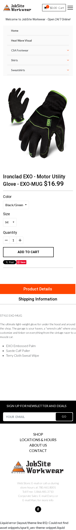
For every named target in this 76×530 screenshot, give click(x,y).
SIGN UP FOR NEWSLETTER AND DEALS (36, 406)
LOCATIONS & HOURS (38, 440)
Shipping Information (37, 299)
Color (7, 196)
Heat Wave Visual (21, 40)
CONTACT (38, 450)
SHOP (38, 434)
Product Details (38, 289)
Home (14, 30)
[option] (38, 123)
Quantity (10, 232)
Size (6, 214)
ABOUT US (38, 445)
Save (23, 262)
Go (64, 416)
